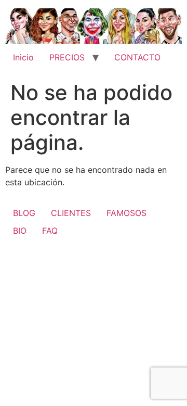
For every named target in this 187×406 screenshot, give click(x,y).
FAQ (50, 230)
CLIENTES (71, 213)
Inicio (23, 57)
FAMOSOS (126, 213)
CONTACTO (137, 57)
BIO (19, 230)
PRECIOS (67, 57)
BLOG (24, 213)
